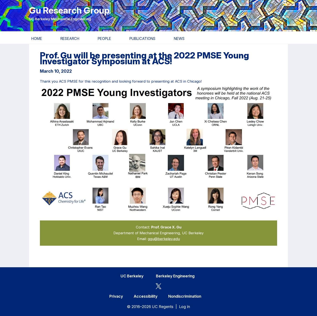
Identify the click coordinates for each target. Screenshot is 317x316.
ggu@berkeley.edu (164, 239)
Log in (184, 306)
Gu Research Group (69, 10)
